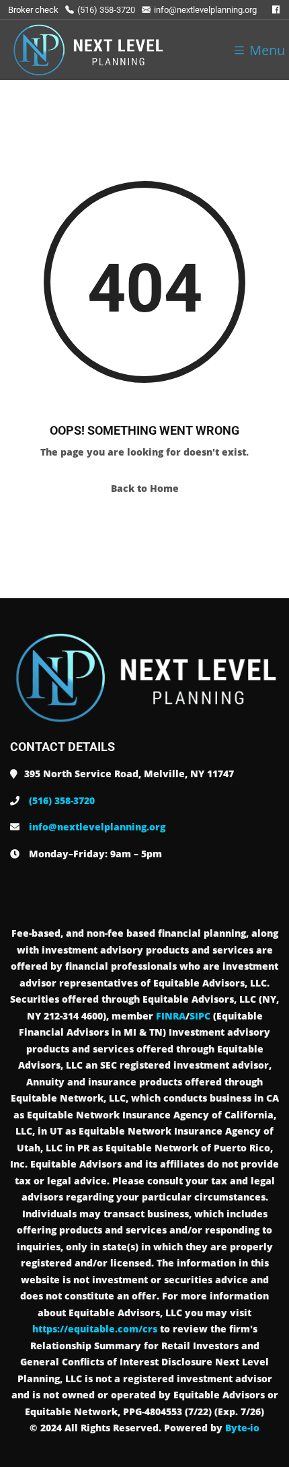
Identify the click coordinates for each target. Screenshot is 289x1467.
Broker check (33, 9)
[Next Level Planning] (87, 50)
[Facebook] (276, 10)
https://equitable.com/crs (94, 1328)
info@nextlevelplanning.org (205, 9)
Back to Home (145, 488)
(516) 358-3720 (106, 9)
